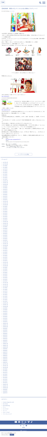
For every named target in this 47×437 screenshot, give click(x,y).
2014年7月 (5, 230)
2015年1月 (5, 219)
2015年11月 (5, 203)
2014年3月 (5, 236)
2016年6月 (5, 191)
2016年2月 (5, 198)
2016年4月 (5, 194)
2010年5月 (5, 314)
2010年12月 (5, 303)
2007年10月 (5, 367)
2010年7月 (5, 311)
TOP (2, 2)
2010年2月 (5, 320)
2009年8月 (5, 330)
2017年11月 (5, 162)
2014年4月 (5, 235)
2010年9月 (5, 308)
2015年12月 (5, 201)
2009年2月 (5, 340)
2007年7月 (5, 372)
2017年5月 (5, 172)
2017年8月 (5, 167)
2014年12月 (5, 221)
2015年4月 (5, 214)
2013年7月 (5, 250)
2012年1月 (5, 280)
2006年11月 (5, 386)
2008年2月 (5, 360)
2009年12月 (5, 323)
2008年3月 (5, 358)
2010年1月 (5, 321)
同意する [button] (11, 434)
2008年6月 (5, 353)
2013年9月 (5, 247)
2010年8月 (5, 309)
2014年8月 (5, 228)
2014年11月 (5, 223)
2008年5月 (5, 355)
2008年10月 (5, 347)
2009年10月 (5, 326)
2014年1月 (5, 240)
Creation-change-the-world (8, 402)
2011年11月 (5, 284)
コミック (5, 410)
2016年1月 (5, 199)
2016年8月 (5, 187)
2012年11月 (5, 264)
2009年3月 (5, 338)
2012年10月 (5, 265)
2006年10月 (5, 387)
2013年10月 (5, 245)
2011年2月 (5, 299)
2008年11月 (5, 345)
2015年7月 (5, 209)
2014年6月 (5, 231)
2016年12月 (5, 181)
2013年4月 (5, 255)
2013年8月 (5, 248)
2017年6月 (5, 170)
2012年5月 (5, 274)
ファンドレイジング (7, 414)
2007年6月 (5, 374)
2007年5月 (5, 375)
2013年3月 (5, 257)
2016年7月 (5, 189)
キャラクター (12, 11)
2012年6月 (5, 272)
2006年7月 (5, 392)
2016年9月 (5, 186)
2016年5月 (5, 192)
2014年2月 (5, 238)
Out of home (5, 403)
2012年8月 (5, 269)
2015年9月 (5, 206)
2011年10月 (5, 286)
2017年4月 (5, 174)
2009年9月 (5, 328)
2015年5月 (5, 213)
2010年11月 (5, 304)
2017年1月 (5, 179)
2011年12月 (5, 282)
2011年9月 (5, 287)
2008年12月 (5, 343)
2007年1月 (5, 382)
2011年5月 (5, 294)
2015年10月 (5, 204)
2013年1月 (5, 260)
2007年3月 (5, 379)
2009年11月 (5, 325)
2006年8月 (5, 391)
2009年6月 (5, 333)
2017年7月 (5, 169)
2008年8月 (5, 350)
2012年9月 (5, 267)
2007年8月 (5, 370)
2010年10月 (5, 306)
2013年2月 (5, 259)
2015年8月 (5, 208)
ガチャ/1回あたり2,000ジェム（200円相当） (17, 145)
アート (4, 407)
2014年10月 (5, 225)
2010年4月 (5, 316)
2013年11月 (5, 243)
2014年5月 (5, 233)
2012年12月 (5, 262)
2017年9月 (5, 165)
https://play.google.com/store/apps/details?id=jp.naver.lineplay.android (17, 141)
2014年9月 (5, 226)
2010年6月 (5, 313)
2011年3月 (5, 297)
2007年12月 (5, 364)
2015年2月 (5, 218)
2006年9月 (5, 389)
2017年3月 (5, 175)
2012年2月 (5, 279)
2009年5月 (5, 335)
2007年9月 (5, 369)
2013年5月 (5, 253)
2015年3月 (5, 216)
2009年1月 (5, 342)
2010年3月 (5, 318)
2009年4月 (5, 336)
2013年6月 (5, 252)
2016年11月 (5, 182)
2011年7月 (5, 291)
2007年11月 (5, 365)
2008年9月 (5, 348)
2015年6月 (5, 211)
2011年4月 (5, 296)
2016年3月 (5, 196)
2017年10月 (5, 164)
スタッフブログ (6, 412)
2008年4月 (5, 357)
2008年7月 (5, 352)
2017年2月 (5, 177)
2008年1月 (5, 362)
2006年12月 (5, 384)
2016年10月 (5, 184)
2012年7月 (5, 270)
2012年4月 (5, 275)
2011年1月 (5, 301)
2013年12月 (5, 242)
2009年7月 (5, 331)
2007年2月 (5, 381)
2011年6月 (5, 292)
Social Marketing (6, 405)
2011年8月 (5, 289)
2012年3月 (5, 277)
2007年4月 (5, 377)
